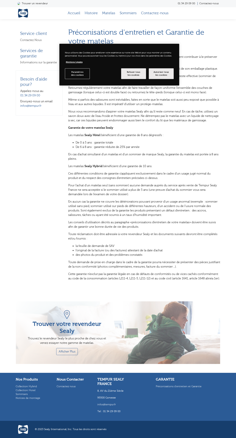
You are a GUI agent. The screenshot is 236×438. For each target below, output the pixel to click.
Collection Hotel (25, 390)
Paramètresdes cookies (77, 73)
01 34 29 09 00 (186, 3)
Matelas (108, 13)
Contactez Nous (31, 40)
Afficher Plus (67, 351)
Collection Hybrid (26, 386)
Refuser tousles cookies (133, 73)
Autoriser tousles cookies (161, 73)
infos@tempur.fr (30, 105)
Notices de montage (28, 398)
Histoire (91, 13)
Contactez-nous (209, 3)
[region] (119, 64)
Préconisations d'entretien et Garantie (179, 386)
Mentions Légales (74, 62)
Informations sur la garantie (38, 62)
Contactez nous (66, 386)
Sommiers (128, 13)
